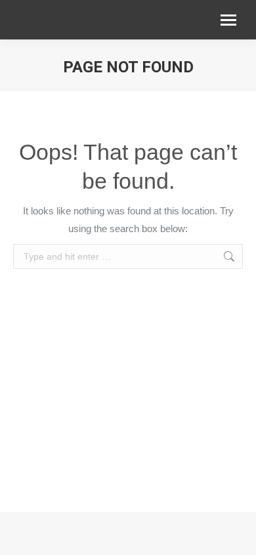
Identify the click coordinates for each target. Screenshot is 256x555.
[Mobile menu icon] (228, 20)
